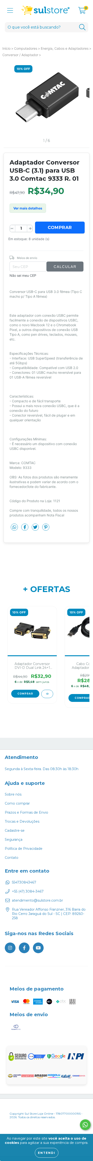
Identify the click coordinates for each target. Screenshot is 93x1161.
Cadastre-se (15, 830)
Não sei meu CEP (23, 275)
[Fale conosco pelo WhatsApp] (85, 1124)
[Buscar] (82, 27)
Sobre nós (13, 794)
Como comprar (17, 803)
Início (6, 48)
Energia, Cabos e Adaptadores (64, 48)
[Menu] (10, 11)
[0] (82, 12)
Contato (11, 857)
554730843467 (24, 882)
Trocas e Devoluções (22, 821)
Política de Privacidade (23, 848)
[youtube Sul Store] (38, 947)
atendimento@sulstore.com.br (37, 900)
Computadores (25, 48)
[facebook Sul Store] (24, 947)
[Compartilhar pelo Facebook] (25, 529)
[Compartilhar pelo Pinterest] (45, 529)
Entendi (46, 1153)
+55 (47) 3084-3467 (28, 891)
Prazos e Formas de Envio (26, 812)
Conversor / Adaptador (20, 55)
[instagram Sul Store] (10, 947)
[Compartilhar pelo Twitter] (36, 529)
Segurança (13, 839)
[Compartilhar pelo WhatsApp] (14, 527)
